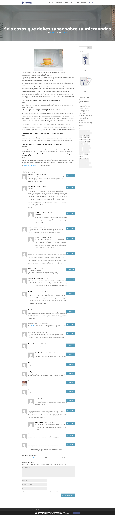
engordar (86, 143)
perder (81, 160)
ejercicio (81, 143)
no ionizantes (60, 82)
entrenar (88, 145)
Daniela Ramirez (32, 292)
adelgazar (87, 131)
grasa (81, 150)
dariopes (52, 32)
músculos (86, 154)
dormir (88, 141)
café (87, 133)
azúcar (84, 133)
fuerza (84, 148)
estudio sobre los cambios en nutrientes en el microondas (53, 130)
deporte (81, 141)
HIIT (84, 150)
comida (81, 139)
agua (80, 133)
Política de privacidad (37, 509)
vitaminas (89, 167)
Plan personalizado (59, 2)
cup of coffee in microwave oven (31, 165)
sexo (84, 164)
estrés (81, 148)
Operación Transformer (84, 158)
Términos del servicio (49, 509)
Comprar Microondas (33, 434)
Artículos (51, 2)
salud (81, 164)
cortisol (88, 139)
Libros (66, 2)
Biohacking (64, 32)
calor (90, 133)
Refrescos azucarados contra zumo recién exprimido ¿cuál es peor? (85, 124)
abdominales (82, 131)
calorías (81, 135)
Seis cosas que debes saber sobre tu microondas (33, 457)
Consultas (72, 2)
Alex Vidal (30, 310)
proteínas (84, 162)
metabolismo (87, 152)
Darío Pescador (39, 353)
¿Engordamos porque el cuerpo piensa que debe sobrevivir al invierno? (84, 106)
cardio (81, 137)
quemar (89, 162)
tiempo (81, 167)
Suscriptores (83, 2)
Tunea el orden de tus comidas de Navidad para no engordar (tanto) (85, 111)
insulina (87, 150)
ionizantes (53, 82)
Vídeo (77, 2)
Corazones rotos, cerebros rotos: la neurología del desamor (85, 101)
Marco (30, 443)
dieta (85, 141)
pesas (84, 160)
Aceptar (76, 513)
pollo (80, 162)
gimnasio (88, 148)
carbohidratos (86, 135)
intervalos (81, 152)
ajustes (67, 513)
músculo (81, 154)
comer (89, 137)
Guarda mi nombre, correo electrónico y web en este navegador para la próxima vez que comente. (45, 491)
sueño (87, 164)
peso (88, 160)
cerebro (84, 137)
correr (85, 139)
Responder (70, 176)
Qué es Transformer (26, 509)
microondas (33, 325)
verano (85, 167)
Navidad (81, 156)
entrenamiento (82, 145)
